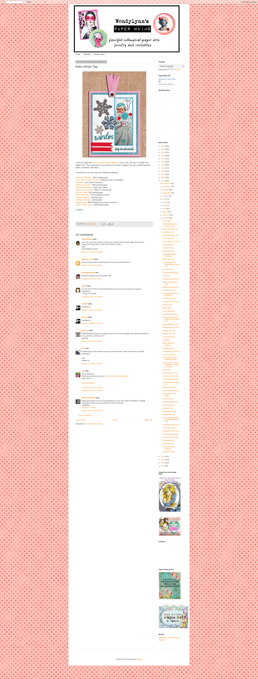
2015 (163, 181)
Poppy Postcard (168, 405)
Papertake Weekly (83, 197)
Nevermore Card (169, 337)
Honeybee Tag (168, 248)
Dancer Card (167, 305)
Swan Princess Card (170, 373)
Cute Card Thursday (83, 178)
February (166, 215)
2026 (163, 146)
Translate (176, 70)
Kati (83, 371)
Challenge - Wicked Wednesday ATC (170, 359)
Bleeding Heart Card (170, 287)
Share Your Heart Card (171, 242)
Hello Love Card (169, 259)
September (167, 193)
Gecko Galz (97, 163)
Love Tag (166, 276)
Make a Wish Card (169, 387)
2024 (163, 152)
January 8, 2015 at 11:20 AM (92, 297)
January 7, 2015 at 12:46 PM (92, 252)
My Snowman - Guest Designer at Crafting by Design (171, 365)
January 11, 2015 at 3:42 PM (92, 390)
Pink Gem (79, 182)
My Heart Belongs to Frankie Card (170, 225)
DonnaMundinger (88, 273)
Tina (83, 348)
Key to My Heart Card (170, 235)
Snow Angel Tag (168, 428)
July (164, 199)
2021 (163, 162)
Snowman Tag (168, 444)
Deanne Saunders (88, 398)
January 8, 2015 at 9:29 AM (91, 279)
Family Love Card (169, 298)
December (167, 183)
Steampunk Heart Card (171, 302)
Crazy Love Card (169, 355)
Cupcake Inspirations (84, 187)
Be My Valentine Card (170, 229)
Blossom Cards (88, 259)
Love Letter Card (169, 311)
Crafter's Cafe (81, 202)
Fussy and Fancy (82, 195)
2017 (163, 174)
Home (78, 54)
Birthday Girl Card (169, 334)
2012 (163, 463)
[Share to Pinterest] (112, 224)
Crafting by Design (83, 200)
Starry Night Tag (168, 440)
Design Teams (99, 54)
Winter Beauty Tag (169, 411)
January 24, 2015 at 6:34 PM (92, 411)
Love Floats (167, 221)
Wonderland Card (169, 290)
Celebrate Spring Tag (170, 379)
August (165, 196)
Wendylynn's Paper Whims (167, 79)
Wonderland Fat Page (171, 273)
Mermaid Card (168, 408)
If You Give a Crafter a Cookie (87, 180)
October (166, 190)
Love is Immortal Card (171, 391)
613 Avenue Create (83, 185)
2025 (163, 149)
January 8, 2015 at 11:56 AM (92, 310)
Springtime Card (169, 452)
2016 (163, 178)
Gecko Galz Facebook (84, 190)
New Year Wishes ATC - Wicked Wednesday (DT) (171, 420)
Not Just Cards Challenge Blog (116, 376)
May (164, 205)
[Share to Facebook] (109, 224)
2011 (163, 466)
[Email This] (102, 224)
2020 (163, 165)
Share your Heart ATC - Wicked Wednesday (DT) (171, 319)
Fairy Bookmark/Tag (170, 314)
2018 (163, 171)
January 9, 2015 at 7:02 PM (91, 364)
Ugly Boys (166, 340)
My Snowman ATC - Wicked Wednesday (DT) (171, 264)
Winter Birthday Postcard (168, 344)
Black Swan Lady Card (171, 327)
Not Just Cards (81, 192)
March (165, 212)
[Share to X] (107, 224)
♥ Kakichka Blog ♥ (88, 383)
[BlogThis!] (104, 224)
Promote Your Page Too (166, 84)
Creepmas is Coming (170, 437)
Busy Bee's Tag (168, 251)
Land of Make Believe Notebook (170, 294)
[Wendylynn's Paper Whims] (160, 82)
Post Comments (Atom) (93, 424)
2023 (163, 156)
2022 (163, 159)
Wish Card (166, 370)
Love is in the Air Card (171, 376)
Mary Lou (85, 331)
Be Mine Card (168, 269)
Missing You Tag (169, 331)
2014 (163, 456)
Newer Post (80, 420)
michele (85, 304)
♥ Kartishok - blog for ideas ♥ (92, 387)
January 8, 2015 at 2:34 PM (91, 341)
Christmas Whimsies (111, 163)
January (166, 218)
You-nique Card (168, 238)
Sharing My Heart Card (171, 279)
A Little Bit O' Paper (88, 408)
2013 (163, 460)
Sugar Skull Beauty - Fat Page (170, 255)
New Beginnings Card (171, 425)
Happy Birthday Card (170, 324)
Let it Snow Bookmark (170, 434)
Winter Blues (167, 308)
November (167, 187)
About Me (87, 54)
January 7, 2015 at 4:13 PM (91, 265)
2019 (163, 168)
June (165, 202)
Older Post (148, 420)
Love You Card (168, 245)
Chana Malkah (87, 239)
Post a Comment (85, 415)
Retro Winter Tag (169, 415)
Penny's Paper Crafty (84, 205)
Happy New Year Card (171, 431)
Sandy (84, 286)
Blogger (139, 659)
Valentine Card (168, 232)
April (165, 209)
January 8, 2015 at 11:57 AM (92, 323)
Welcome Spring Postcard (169, 448)
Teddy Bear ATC (168, 348)
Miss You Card (168, 399)
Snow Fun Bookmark (170, 402)
